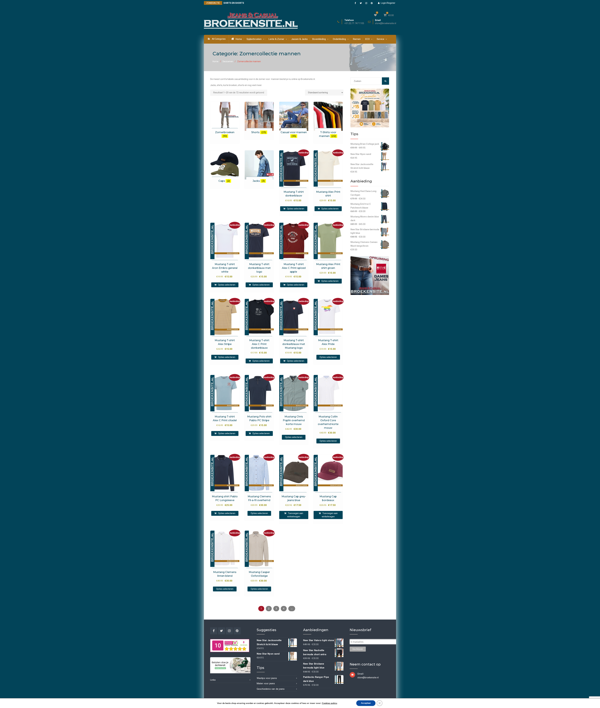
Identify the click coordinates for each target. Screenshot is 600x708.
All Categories (219, 39)
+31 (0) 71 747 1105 (354, 23)
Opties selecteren (295, 208)
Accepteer (366, 703)
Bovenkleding (319, 39)
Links (213, 679)
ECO (367, 39)
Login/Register (388, 3)
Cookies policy (329, 703)
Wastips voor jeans (267, 678)
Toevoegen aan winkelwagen (295, 515)
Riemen (357, 39)
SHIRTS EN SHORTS (233, 3)
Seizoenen (227, 61)
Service (380, 39)
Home (239, 39)
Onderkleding (339, 39)
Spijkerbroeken (254, 39)
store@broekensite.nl (385, 23)
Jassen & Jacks (299, 39)
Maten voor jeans (266, 683)
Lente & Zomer (276, 39)
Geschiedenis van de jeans (271, 689)
